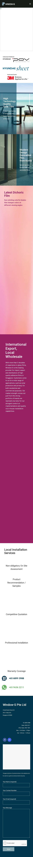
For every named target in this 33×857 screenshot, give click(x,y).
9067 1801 (27, 727)
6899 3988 (27, 722)
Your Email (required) (9, 799)
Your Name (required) (9, 782)
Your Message (7, 808)
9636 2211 (27, 725)
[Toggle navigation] (26, 3)
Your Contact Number (10, 790)
